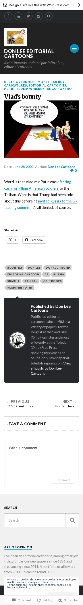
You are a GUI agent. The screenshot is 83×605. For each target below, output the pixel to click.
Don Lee (34, 267)
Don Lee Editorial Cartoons (29, 53)
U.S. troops (52, 280)
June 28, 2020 (23, 167)
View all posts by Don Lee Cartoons (51, 368)
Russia (58, 274)
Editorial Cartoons (47, 85)
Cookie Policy (22, 587)
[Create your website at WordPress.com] (41, 5)
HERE (51, 572)
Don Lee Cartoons (61, 167)
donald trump (58, 267)
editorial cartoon (23, 274)
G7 (46, 274)
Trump (22, 89)
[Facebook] (8, 16)
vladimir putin (19, 287)
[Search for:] (41, 520)
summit (13, 280)
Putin (9, 89)
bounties (15, 267)
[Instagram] (39, 16)
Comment (63, 480)
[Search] (49, 16)
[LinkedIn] (18, 16)
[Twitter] (29, 16)
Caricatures (15, 85)
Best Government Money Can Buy (34, 82)
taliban (31, 280)
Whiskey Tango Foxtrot (51, 89)
